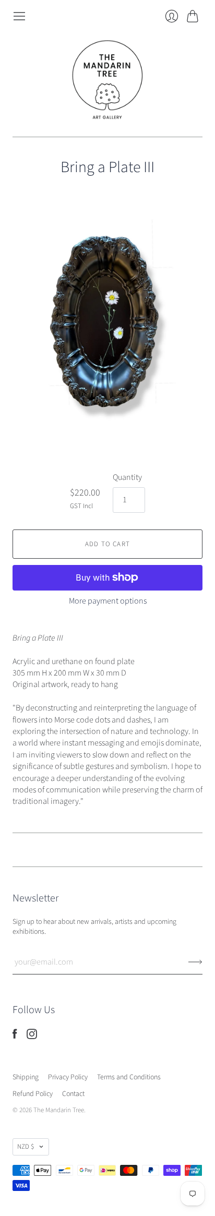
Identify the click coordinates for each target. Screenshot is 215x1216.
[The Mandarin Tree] (107, 80)
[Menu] (19, 16)
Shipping (26, 1077)
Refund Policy (33, 1094)
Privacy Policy (68, 1077)
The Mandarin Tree (58, 1110)
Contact (73, 1094)
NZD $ (25, 1146)
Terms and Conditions (129, 1077)
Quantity (127, 477)
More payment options (108, 601)
